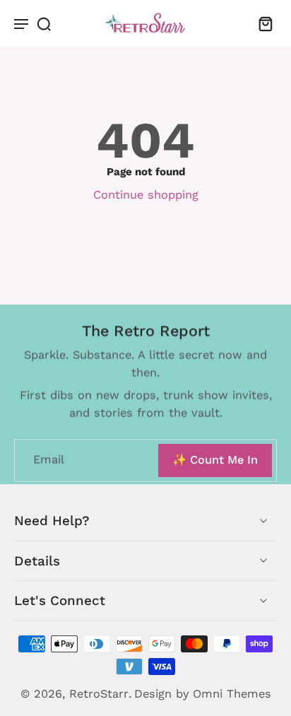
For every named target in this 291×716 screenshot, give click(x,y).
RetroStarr (99, 693)
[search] (43, 23)
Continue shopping (145, 194)
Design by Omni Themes (202, 693)
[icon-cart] (261, 23)
